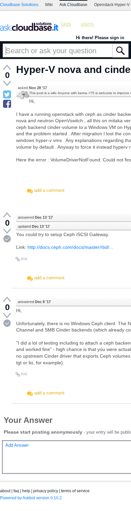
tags (66, 24)
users (87, 24)
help (26, 491)
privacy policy (45, 491)
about (5, 491)
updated (34, 226)
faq (16, 491)
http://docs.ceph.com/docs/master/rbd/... (70, 247)
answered (35, 217)
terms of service (75, 491)
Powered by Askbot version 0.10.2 (31, 498)
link (24, 259)
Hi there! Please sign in (100, 37)
